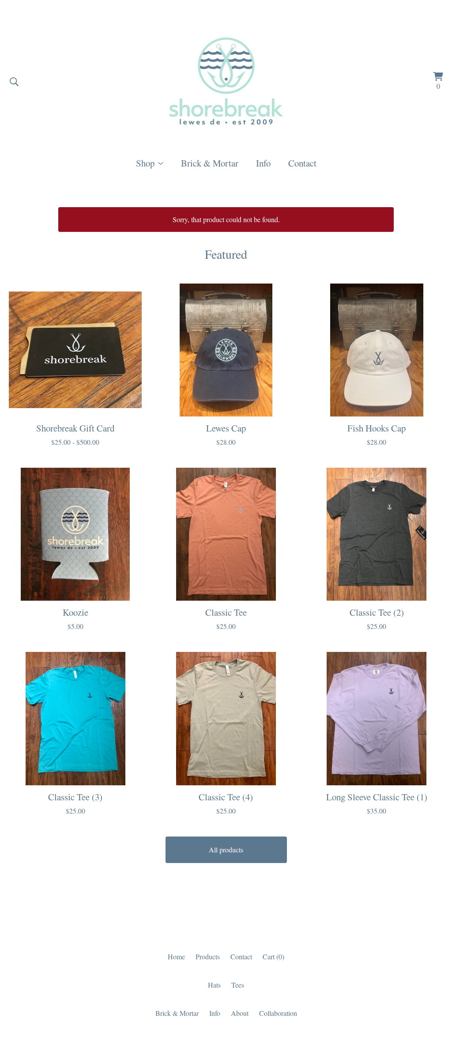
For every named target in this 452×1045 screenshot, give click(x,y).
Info (263, 163)
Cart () (273, 956)
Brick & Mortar (209, 163)
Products (208, 956)
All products (226, 849)
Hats (214, 984)
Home (176, 956)
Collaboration (278, 1013)
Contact (302, 163)
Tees (237, 984)
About (240, 1013)
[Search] (14, 82)
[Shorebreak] (226, 82)
